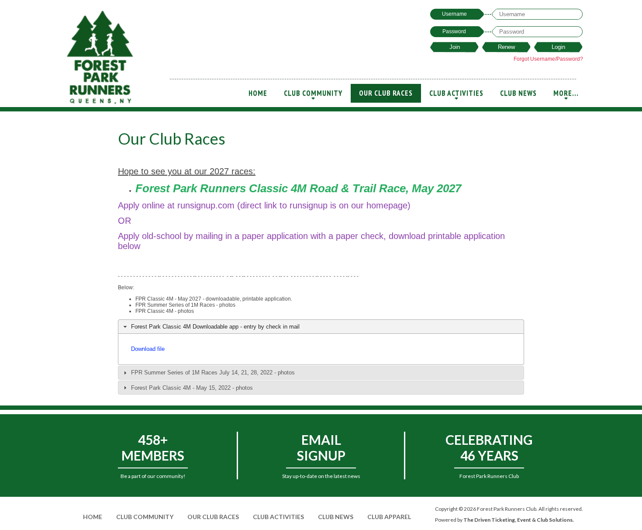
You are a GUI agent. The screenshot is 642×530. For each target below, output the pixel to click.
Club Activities (456, 95)
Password (454, 31)
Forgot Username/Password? (548, 59)
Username (454, 14)
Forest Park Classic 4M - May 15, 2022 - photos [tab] (192, 388)
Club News (518, 93)
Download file (148, 349)
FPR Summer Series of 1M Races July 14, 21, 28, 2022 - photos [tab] (213, 372)
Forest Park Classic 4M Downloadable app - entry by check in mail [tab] (215, 326)
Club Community (313, 95)
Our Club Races (386, 95)
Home (258, 93)
